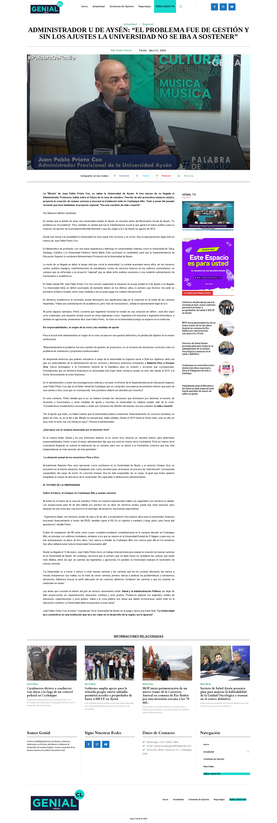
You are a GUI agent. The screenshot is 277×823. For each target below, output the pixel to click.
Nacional (32, 684)
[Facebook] (214, 6)
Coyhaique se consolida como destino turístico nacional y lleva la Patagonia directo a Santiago (198, 369)
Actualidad (130, 24)
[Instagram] (223, 6)
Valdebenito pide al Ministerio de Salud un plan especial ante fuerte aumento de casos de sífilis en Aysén (198, 390)
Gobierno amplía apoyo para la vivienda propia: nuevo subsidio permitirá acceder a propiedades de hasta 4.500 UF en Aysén (199, 307)
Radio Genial (124, 50)
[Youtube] (231, 6)
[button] (181, 6)
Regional (148, 24)
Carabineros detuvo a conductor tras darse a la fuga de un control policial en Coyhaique (50, 691)
